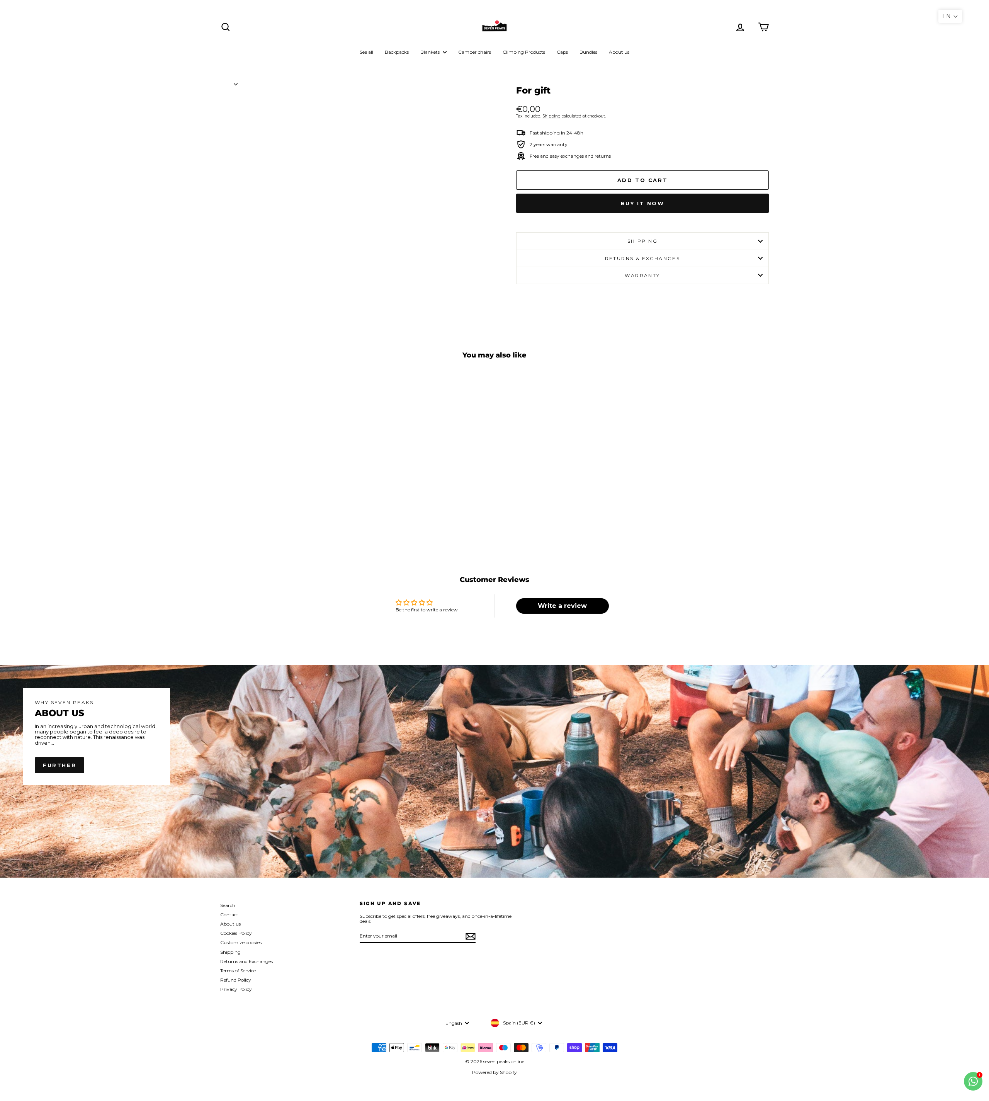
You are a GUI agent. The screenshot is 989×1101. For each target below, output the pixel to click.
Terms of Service (238, 970)
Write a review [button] (562, 605)
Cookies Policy (236, 933)
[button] (950, 16)
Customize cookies (241, 942)
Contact (229, 914)
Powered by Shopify (494, 1072)
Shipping (551, 116)
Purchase (285, 501)
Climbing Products (524, 52)
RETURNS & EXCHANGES (642, 258)
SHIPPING (642, 241)
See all (366, 52)
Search (227, 905)
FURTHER (59, 765)
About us (619, 52)
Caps (562, 52)
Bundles (588, 52)
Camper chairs (474, 52)
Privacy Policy (236, 989)
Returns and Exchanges (246, 961)
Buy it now (642, 203)
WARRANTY (642, 275)
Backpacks (397, 52)
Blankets (430, 52)
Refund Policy (235, 980)
